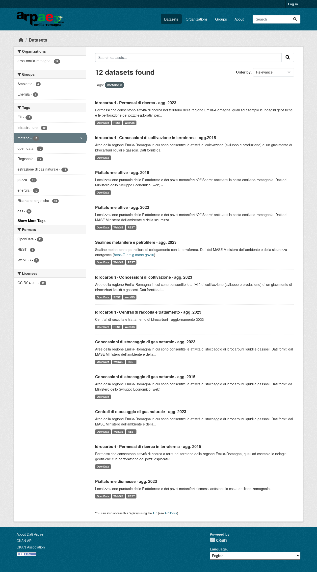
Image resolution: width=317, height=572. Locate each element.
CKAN (218, 540)
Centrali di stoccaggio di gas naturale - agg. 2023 (140, 411)
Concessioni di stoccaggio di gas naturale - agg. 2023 (145, 342)
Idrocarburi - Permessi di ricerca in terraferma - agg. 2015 (148, 446)
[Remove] (121, 85)
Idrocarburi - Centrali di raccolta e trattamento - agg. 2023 (148, 312)
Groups (221, 19)
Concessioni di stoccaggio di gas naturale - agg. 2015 (145, 376)
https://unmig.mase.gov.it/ (134, 254)
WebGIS (130, 122)
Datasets (171, 19)
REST (116, 122)
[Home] (21, 40)
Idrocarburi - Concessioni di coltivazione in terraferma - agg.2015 (155, 137)
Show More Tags (32, 220)
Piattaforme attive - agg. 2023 (122, 207)
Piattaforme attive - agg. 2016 (122, 172)
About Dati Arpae (30, 534)
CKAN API (24, 540)
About (239, 19)
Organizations (197, 19)
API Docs (171, 513)
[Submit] (295, 19)
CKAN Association (31, 547)
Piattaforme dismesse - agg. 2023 (126, 481)
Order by (243, 72)
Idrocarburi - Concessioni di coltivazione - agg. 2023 (143, 277)
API (155, 513)
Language (218, 549)
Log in (293, 3)
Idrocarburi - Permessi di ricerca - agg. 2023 (135, 102)
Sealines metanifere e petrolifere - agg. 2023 (136, 242)
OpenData (103, 122)
